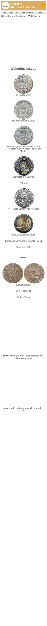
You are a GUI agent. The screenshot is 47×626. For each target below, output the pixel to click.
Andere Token (24, 297)
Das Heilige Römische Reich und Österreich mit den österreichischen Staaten (23, 148)
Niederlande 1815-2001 (23, 121)
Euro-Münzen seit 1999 (23, 235)
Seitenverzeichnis (23, 358)
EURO (11, 12)
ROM (4, 12)
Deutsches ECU (23, 247)
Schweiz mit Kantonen (24, 177)
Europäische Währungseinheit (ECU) (23, 241)
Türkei (23, 183)
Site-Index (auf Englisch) (13, 16)
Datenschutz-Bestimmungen (16, 408)
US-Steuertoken (23, 291)
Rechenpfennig (23, 285)
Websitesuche (32, 355)
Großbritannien (23, 95)
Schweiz (39, 12)
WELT (18, 12)
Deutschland (27, 12)
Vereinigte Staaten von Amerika (23, 209)
